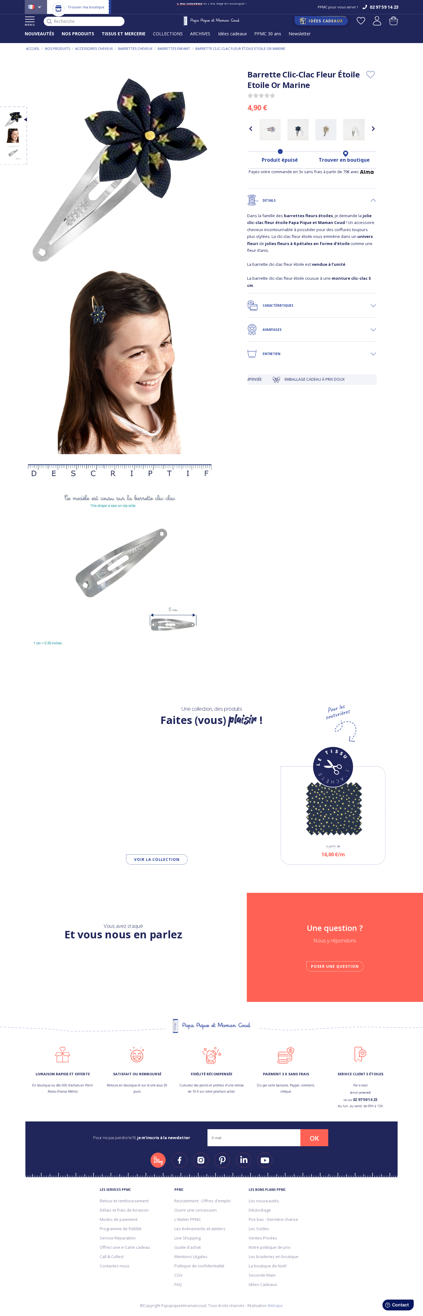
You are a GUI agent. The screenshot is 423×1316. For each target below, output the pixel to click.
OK (314, 1138)
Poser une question (335, 966)
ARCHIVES (200, 34)
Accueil (33, 48)
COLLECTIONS (168, 34)
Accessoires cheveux (94, 48)
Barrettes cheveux (135, 48)
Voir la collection (157, 859)
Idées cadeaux (232, 34)
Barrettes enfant (174, 48)
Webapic (275, 1305)
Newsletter (300, 34)
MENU (30, 25)
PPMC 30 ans (267, 34)
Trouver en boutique (344, 159)
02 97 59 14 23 (365, 1099)
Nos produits (57, 48)
